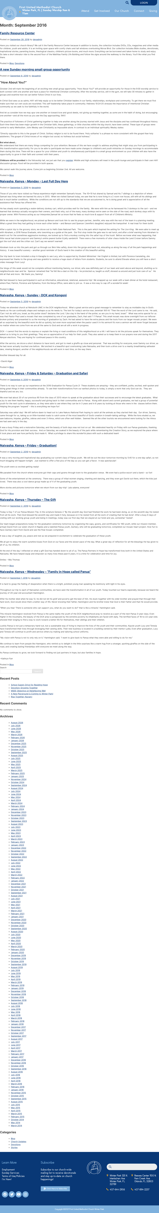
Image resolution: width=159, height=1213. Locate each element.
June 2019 (16, 973)
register (69, 160)
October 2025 (17, 749)
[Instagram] (25, 1194)
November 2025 (18, 746)
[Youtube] (19, 1194)
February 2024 (18, 806)
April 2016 (15, 1081)
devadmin (37, 39)
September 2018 (18, 1000)
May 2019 (15, 976)
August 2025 (17, 755)
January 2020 (17, 952)
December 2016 (18, 1060)
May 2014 (15, 1122)
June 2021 (16, 901)
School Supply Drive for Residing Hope (29, 685)
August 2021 (17, 895)
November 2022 (18, 851)
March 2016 (16, 1084)
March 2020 (16, 946)
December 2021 (18, 884)
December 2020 (18, 919)
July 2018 (15, 1006)
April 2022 (16, 872)
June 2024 (16, 794)
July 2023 (15, 827)
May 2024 (15, 797)
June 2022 (16, 866)
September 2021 (18, 892)
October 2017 (17, 1033)
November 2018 (18, 994)
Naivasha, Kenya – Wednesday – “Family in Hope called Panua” (45, 571)
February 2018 (17, 1021)
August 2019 (17, 967)
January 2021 (17, 916)
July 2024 (15, 791)
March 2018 (16, 1018)
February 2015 (17, 1116)
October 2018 (17, 997)
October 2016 (17, 1066)
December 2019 (18, 955)
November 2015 (18, 1092)
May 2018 (15, 1012)
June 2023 (16, 830)
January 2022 (17, 881)
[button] (144, 2)
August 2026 (17, 722)
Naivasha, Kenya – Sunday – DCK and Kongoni (33, 295)
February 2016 (17, 1087)
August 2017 (17, 1039)
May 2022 (15, 869)
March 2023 (16, 839)
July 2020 (15, 934)
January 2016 (17, 1090)
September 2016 (18, 1069)
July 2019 (15, 970)
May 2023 (15, 833)
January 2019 (17, 988)
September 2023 (19, 821)
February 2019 (17, 985)
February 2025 (18, 773)
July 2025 (15, 758)
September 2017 (18, 1036)
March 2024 (16, 803)
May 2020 (15, 940)
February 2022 (18, 878)
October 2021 (17, 890)
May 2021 (15, 904)
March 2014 (16, 1125)
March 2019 (16, 982)
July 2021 (15, 898)
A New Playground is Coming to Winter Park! (32, 694)
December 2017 (18, 1027)
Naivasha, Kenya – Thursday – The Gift (28, 499)
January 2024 (17, 809)
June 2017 (15, 1045)
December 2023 (18, 812)
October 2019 (17, 961)
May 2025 (15, 764)
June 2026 (16, 728)
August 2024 (17, 788)
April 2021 (15, 907)
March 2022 (16, 875)
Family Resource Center (17, 33)
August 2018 (17, 1003)
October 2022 (17, 854)
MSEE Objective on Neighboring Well (28, 691)
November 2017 (18, 1030)
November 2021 (18, 887)
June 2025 (16, 761)
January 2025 (17, 776)
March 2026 (16, 734)
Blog (11, 63)
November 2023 (18, 815)
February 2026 (18, 737)
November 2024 (18, 779)
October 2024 (17, 782)
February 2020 (18, 949)
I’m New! (7, 1179)
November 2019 (18, 958)
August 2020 (17, 931)
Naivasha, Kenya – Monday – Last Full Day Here (34, 181)
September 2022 (19, 857)
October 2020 (17, 925)
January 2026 (17, 740)
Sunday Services (10, 1173)
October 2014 (17, 1119)
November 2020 (18, 922)
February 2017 (17, 1054)
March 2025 (16, 770)
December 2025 (18, 743)
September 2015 (18, 1098)
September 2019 (18, 964)
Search (3, 667)
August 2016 (17, 1072)
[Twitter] (12, 1194)
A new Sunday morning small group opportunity (35, 69)
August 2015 (17, 1101)
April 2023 (16, 836)
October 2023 (17, 818)
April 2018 (15, 1015)
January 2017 (17, 1057)
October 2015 (17, 1095)
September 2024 (19, 785)
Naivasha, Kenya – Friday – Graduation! (28, 445)
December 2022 (18, 848)
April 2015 (15, 1110)
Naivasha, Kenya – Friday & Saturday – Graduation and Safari (44, 373)
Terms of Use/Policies (13, 1176)
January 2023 (17, 845)
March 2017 (16, 1051)
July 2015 (15, 1104)
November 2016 (18, 1063)
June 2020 (16, 937)
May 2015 (15, 1107)
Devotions (19, 63)
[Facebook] (5, 1194)
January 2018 (17, 1024)
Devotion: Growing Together (24, 688)
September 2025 (19, 752)
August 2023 (17, 824)
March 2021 (16, 910)
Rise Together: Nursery (21, 696)
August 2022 (17, 860)
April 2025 (16, 767)
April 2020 (16, 943)
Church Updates (18, 1141)
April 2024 (16, 800)
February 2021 (17, 913)
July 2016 (15, 1075)
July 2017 (15, 1042)
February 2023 (18, 842)
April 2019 (15, 979)
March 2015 (16, 1113)
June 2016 (16, 1078)
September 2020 (19, 928)
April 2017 (15, 1048)
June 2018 (16, 1009)
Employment (8, 1169)
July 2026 (15, 725)
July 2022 (15, 863)
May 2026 (15, 731)
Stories (14, 1147)
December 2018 (18, 991)
